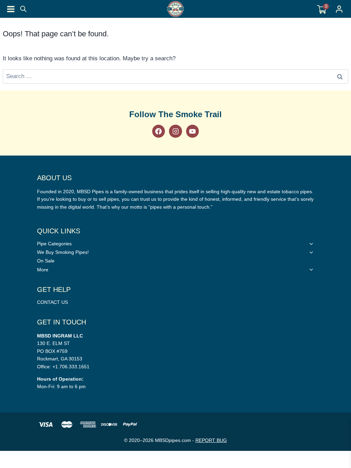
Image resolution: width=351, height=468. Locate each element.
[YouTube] (192, 131)
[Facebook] (158, 131)
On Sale (46, 260)
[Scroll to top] (342, 286)
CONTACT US (52, 302)
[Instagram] (175, 131)
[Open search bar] (23, 9)
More (42, 269)
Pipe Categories (54, 243)
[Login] (339, 9)
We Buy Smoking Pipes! (63, 252)
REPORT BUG (211, 440)
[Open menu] (10, 9)
